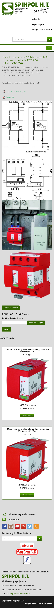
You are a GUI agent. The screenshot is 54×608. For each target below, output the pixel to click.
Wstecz (7, 329)
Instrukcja (10, 97)
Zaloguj (35, 19)
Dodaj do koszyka (27, 415)
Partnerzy (14, 519)
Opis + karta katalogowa (16, 91)
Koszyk (41, 29)
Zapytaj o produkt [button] (11, 307)
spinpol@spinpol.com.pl (19, 593)
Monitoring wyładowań (22, 514)
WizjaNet (48, 603)
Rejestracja (37, 24)
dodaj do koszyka (36, 323)
